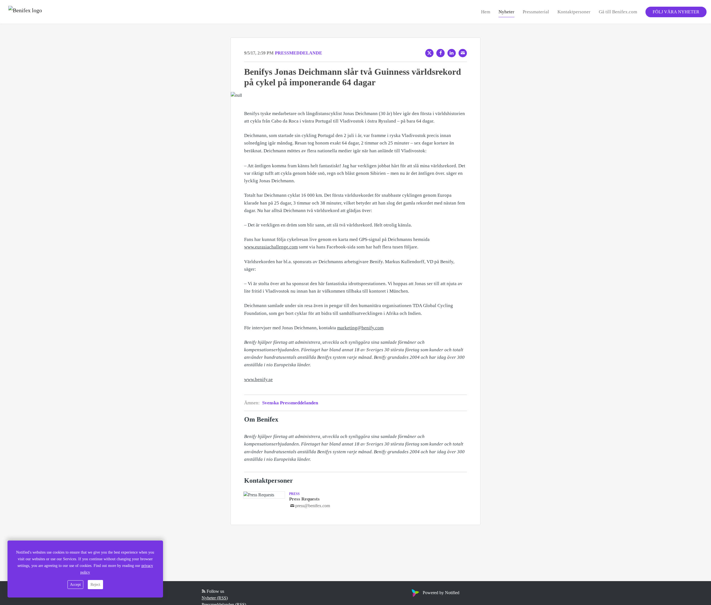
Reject (95, 584)
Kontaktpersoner (573, 11)
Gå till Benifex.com (618, 11)
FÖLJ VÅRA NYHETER (676, 11)
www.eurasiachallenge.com (271, 247)
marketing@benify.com (360, 327)
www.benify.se (258, 379)
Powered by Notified (441, 592)
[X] (429, 53)
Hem (485, 11)
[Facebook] (440, 53)
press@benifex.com (312, 505)
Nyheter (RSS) (215, 598)
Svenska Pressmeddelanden (290, 402)
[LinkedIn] (451, 53)
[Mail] (463, 53)
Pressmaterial (536, 11)
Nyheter (506, 11)
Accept (75, 584)
